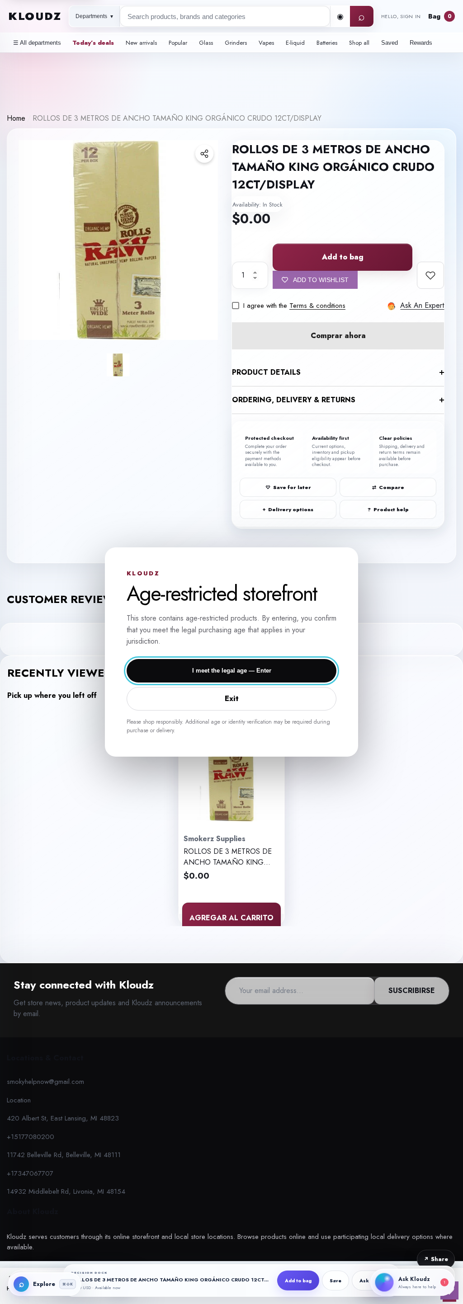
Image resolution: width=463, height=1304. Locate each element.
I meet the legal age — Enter (231, 670)
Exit (232, 698)
